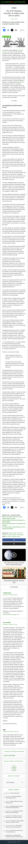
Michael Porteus (9, 835)
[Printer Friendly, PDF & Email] (6, 37)
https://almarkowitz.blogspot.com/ (11, 614)
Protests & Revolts (11, 534)
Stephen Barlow (16, 536)
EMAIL (14, 766)
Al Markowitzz (7, 593)
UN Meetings (20, 534)
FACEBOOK (14, 767)
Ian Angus (8, 536)
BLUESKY (14, 768)
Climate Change (13, 533)
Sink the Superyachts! (14, 793)
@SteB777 (21, 82)
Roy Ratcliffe (7, 622)
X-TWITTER (14, 770)
